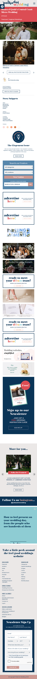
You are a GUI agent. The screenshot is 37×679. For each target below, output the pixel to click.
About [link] (3, 595)
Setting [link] (23, 576)
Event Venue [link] (6, 113)
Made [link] (3, 568)
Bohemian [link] (5, 104)
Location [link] (23, 572)
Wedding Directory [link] (7, 588)
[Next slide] (34, 474)
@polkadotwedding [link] (18, 502)
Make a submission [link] (7, 609)
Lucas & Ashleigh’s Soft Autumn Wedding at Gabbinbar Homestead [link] (18, 479)
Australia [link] (5, 118)
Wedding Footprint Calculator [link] (7, 581)
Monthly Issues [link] (25, 580)
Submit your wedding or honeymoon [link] (8, 612)
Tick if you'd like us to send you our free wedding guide (18, 656)
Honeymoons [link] (5, 572)
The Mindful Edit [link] (6, 578)
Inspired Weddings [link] (15, 19)
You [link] (3, 570)
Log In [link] (3, 603)
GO (30, 184)
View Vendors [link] (18, 177)
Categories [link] (24, 564)
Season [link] (23, 578)
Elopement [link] (6, 105)
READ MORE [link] (18, 156)
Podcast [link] (4, 574)
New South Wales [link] (8, 120)
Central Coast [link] (6, 119)
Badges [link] (4, 616)
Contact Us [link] (5, 601)
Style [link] (22, 574)
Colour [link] (23, 570)
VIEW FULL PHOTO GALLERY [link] (11, 91)
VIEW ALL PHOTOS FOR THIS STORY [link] (18, 72)
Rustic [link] (4, 108)
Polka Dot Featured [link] (18, 473)
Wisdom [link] (4, 566)
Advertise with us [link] (6, 614)
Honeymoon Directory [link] (8, 590)
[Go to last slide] (2, 474)
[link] (2, 6)
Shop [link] (3, 576)
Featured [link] (4, 19)
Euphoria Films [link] (7, 87)
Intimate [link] (5, 107)
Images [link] (23, 568)
